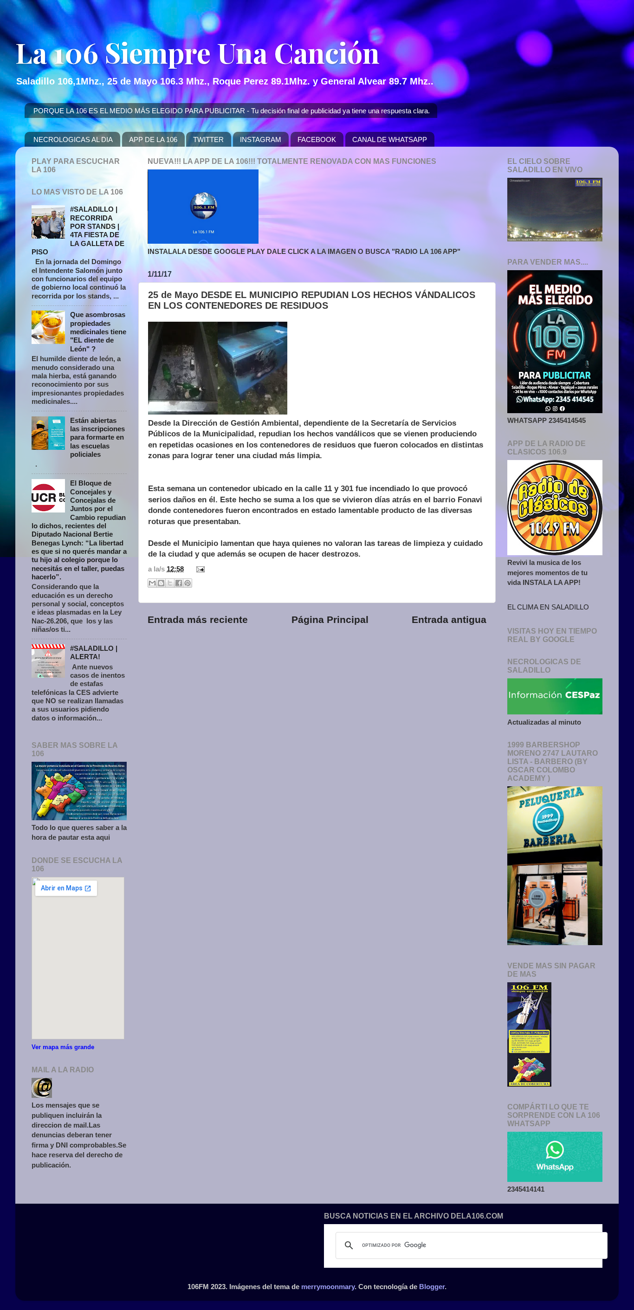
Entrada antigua (449, 619)
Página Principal (330, 619)
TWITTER (208, 139)
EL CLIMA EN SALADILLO (548, 607)
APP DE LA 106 (153, 139)
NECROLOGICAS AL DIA (73, 139)
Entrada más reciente (198, 619)
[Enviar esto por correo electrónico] (152, 583)
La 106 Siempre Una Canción (197, 52)
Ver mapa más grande (63, 1047)
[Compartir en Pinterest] (187, 583)
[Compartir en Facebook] (178, 583)
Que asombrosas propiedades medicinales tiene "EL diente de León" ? (98, 331)
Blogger (432, 1287)
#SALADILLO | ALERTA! (93, 652)
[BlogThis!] (161, 583)
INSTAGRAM (260, 139)
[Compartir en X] (170, 583)
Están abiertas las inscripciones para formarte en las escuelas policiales (97, 437)
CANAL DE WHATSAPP (389, 139)
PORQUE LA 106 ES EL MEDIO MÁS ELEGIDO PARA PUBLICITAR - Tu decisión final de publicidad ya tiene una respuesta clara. (231, 111)
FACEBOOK (317, 139)
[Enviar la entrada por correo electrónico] (199, 569)
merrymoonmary (328, 1287)
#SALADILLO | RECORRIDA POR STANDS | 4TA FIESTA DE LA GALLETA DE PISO (78, 230)
